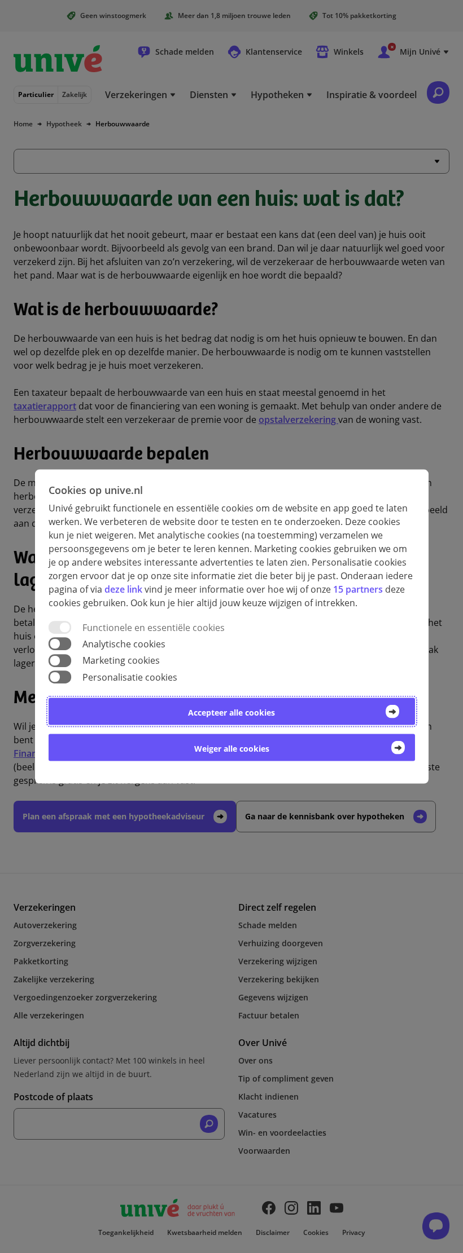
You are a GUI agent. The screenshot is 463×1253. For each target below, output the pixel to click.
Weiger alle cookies (231, 748)
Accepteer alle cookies (231, 712)
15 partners (358, 589)
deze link (123, 589)
